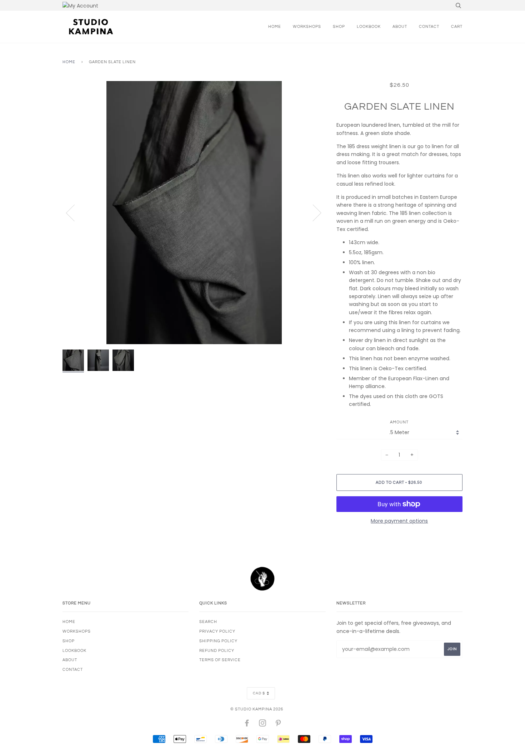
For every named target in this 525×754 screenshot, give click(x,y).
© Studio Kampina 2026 (256, 709)
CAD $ (259, 693)
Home (274, 27)
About (399, 27)
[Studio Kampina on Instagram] (262, 725)
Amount (399, 422)
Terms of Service (220, 660)
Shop (339, 27)
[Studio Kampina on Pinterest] (278, 725)
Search (208, 622)
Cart (456, 27)
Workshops (307, 27)
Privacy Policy (217, 631)
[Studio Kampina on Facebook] (247, 725)
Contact (429, 27)
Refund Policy (216, 651)
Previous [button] (74, 212)
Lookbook (369, 27)
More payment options (399, 520)
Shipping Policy (218, 641)
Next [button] (313, 212)
